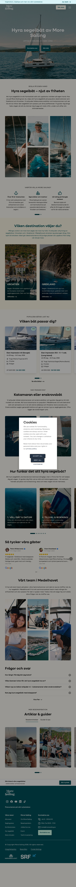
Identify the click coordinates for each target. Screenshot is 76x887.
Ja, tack (65, 2)
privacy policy (31, 449)
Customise (38, 464)
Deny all (37, 460)
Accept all (37, 456)
